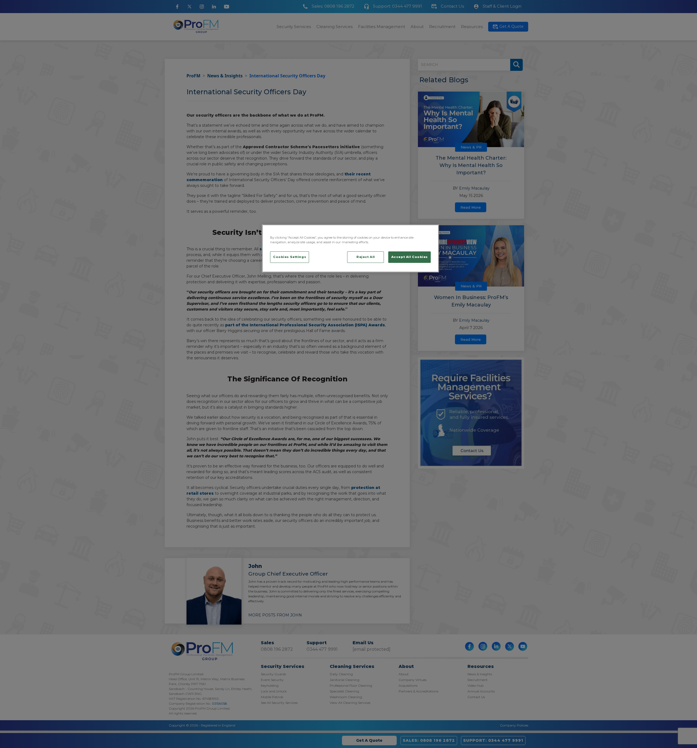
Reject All (365, 257)
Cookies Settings (289, 257)
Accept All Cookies (409, 257)
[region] (350, 248)
